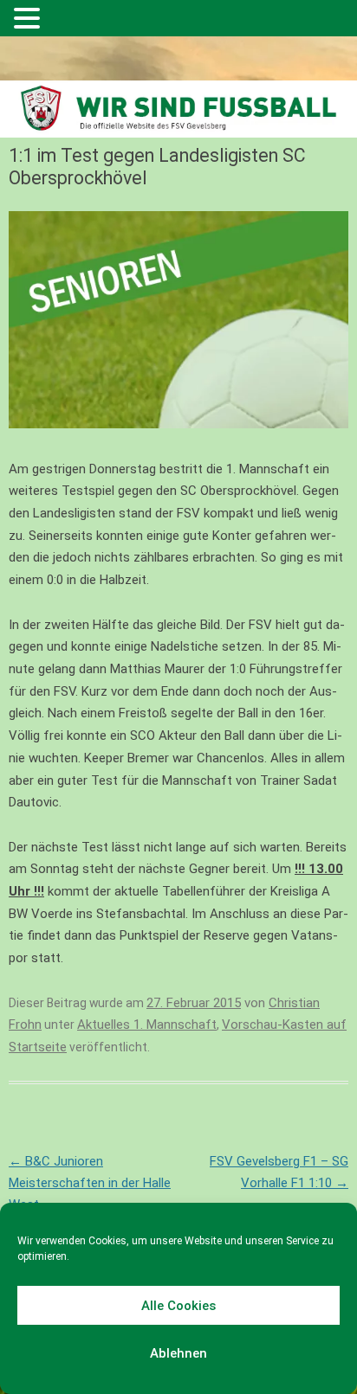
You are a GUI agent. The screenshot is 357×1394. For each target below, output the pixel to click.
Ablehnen (178, 1353)
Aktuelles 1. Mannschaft (147, 1024)
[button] (29, 20)
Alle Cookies (178, 1306)
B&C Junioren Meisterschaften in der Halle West (90, 1182)
